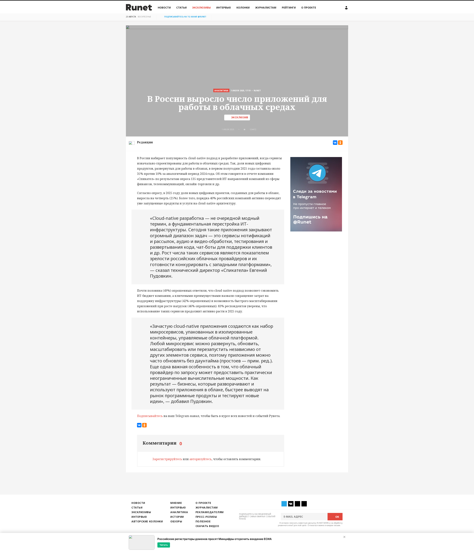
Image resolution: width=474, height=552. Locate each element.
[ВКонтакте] (335, 142)
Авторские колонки (147, 521)
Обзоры (176, 521)
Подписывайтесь (150, 416)
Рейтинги (289, 7)
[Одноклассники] (340, 142)
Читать (164, 544)
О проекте (308, 7)
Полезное (203, 521)
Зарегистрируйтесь (167, 459)
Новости (164, 7)
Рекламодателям (210, 512)
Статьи (181, 7)
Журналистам (265, 7)
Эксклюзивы (201, 7)
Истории (177, 516)
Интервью (223, 7)
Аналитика (179, 512)
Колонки (243, 7)
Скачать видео (207, 526)
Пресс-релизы (206, 516)
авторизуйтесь (200, 459)
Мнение (176, 503)
